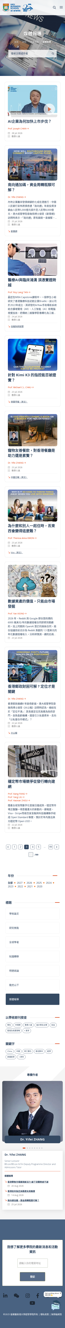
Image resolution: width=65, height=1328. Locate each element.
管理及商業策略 (13, 1030)
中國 (18, 1051)
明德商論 (14, 970)
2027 (19, 882)
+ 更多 (26, 1030)
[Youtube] (32, 1303)
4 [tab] (32, 1148)
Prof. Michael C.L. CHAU (19, 387)
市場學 (18, 1025)
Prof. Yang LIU (15, 797)
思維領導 (34, 41)
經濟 (49, 1051)
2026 (29, 882)
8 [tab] (41, 1148)
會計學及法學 (41, 1025)
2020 (39, 886)
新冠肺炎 (39, 1051)
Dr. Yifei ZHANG (15, 197)
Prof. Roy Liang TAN (18, 292)
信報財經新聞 (17, 326)
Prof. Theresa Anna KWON (21, 538)
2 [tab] (27, 1148)
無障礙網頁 (56, 1314)
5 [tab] (34, 1148)
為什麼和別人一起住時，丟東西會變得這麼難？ (31, 528)
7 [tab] (39, 1148)
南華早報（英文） (19, 401)
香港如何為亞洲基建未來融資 (21, 1191)
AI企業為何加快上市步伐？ (30, 121)
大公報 (14, 732)
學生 (9, 1025)
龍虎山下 (14, 985)
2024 (48, 882)
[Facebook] (37, 1295)
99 (50, 846)
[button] (54, 7)
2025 (39, 882)
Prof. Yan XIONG (16, 613)
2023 (10, 886)
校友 (53, 1025)
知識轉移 (14, 956)
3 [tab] (29, 1148)
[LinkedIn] (5, 1295)
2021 (30, 886)
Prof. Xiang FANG (16, 793)
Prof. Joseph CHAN (17, 128)
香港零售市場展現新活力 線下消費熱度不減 (28, 1181)
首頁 (16, 41)
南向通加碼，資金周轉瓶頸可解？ (23, 1200)
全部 (10, 882)
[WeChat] (17, 1295)
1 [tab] (24, 1148)
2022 (20, 886)
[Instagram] (28, 1295)
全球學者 (14, 942)
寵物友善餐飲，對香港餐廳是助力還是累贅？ (31, 453)
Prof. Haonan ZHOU (18, 800)
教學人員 (28, 1025)
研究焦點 (14, 928)
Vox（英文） (17, 552)
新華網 (14, 231)
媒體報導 (14, 999)
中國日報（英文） (19, 477)
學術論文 (14, 913)
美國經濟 (11, 1057)
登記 (32, 1276)
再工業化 (27, 1051)
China (9, 1051)
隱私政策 (44, 1314)
